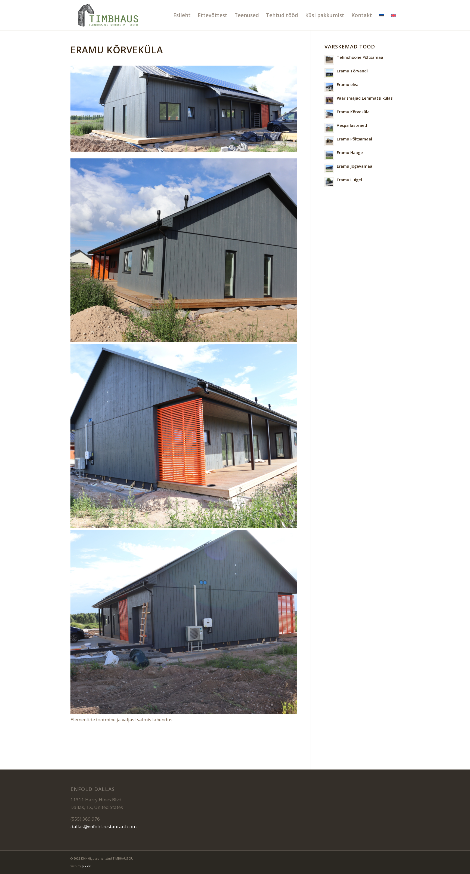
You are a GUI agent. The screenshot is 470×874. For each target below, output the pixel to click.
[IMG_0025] (183, 109)
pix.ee (86, 866)
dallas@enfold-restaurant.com (103, 826)
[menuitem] (182, 15)
